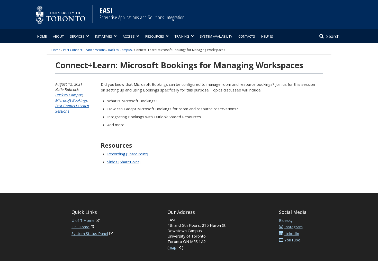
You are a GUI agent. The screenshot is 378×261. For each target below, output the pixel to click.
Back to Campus (120, 50)
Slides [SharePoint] (123, 161)
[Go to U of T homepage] (60, 14)
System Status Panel (89, 233)
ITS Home (80, 226)
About (58, 36)
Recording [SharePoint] (127, 153)
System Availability (216, 36)
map (172, 247)
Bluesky (286, 220)
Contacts (246, 36)
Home (42, 36)
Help (265, 36)
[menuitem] (42, 36)
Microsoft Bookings (71, 100)
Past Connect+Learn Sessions (84, 50)
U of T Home (83, 220)
